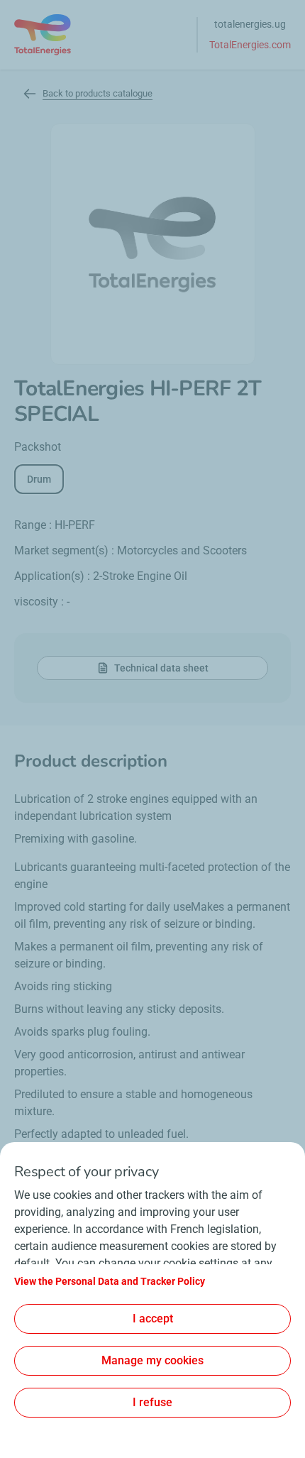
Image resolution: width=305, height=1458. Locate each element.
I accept (153, 1318)
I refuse (152, 1402)
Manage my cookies (152, 1360)
